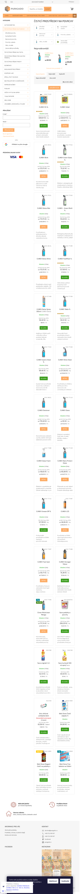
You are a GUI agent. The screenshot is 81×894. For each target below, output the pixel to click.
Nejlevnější (52, 74)
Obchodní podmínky (38, 2)
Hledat (47, 9)
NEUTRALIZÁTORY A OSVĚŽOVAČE (14, 81)
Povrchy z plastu (10, 42)
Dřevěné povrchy (10, 33)
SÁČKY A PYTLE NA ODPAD (12, 93)
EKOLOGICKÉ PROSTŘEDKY (12, 69)
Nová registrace (7, 134)
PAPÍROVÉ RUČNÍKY (9, 85)
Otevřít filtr (54, 88)
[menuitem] (6, 16)
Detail (65, 125)
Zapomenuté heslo (8, 136)
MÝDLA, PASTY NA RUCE (11, 77)
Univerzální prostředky (12, 48)
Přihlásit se (8, 130)
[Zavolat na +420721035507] (8, 2)
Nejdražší (62, 74)
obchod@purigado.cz (51, 831)
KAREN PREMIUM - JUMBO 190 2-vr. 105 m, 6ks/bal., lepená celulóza (18, 888)
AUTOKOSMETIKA (9, 25)
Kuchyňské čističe (10, 36)
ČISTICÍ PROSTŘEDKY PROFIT (13, 62)
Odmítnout (53, 881)
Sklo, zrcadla (9, 45)
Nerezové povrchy (10, 39)
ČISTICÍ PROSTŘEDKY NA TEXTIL (13, 52)
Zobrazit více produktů (53, 68)
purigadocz (48, 842)
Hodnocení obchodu (11, 835)
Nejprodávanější (41, 78)
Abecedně (53, 78)
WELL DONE (7, 100)
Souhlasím (65, 881)
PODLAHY (7, 89)
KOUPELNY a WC (9, 73)
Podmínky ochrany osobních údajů (15, 833)
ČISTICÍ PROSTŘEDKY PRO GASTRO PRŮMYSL (14, 57)
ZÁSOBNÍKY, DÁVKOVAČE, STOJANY (14, 104)
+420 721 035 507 (50, 833)
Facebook (48, 839)
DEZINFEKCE (7, 66)
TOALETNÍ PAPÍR (9, 96)
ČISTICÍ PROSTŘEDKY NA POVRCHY (14, 29)
